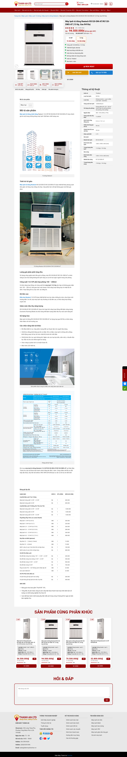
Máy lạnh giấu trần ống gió (41, 10)
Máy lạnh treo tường (97, 726)
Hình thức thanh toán (72, 732)
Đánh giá (44, 89)
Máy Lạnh (17, 10)
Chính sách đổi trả (71, 726)
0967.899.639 (82, 5)
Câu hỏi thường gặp (72, 738)
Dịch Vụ (103, 10)
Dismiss (69, 755)
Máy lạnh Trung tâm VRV (67, 10)
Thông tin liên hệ (46, 723)
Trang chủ (17, 16)
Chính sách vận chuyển (73, 729)
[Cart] (106, 4)
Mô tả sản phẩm (19, 89)
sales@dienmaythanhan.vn (28, 748)
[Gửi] (66, 3)
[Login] (111, 4)
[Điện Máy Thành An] (23, 3)
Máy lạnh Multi (54, 10)
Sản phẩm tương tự (53, 89)
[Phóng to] (16, 66)
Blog (108, 10)
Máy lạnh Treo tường (82, 10)
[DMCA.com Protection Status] (41, 733)
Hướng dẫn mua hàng (72, 735)
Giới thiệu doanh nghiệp (48, 720)
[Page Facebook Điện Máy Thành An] (41, 738)
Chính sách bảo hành (72, 723)
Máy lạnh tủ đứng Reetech (50, 16)
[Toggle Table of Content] (29, 105)
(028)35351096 (25, 745)
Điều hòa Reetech (25, 297)
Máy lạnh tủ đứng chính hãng (29, 114)
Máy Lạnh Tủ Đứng (35, 16)
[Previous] (17, 44)
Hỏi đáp (38, 89)
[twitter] (49, 738)
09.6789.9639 (24, 741)
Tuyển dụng (44, 726)
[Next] (60, 44)
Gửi (107, 700)
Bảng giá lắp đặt (30, 89)
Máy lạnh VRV (95, 729)
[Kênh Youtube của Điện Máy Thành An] (45, 738)
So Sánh (70, 79)
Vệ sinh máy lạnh (96, 735)
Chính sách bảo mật (72, 720)
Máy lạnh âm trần (27, 10)
